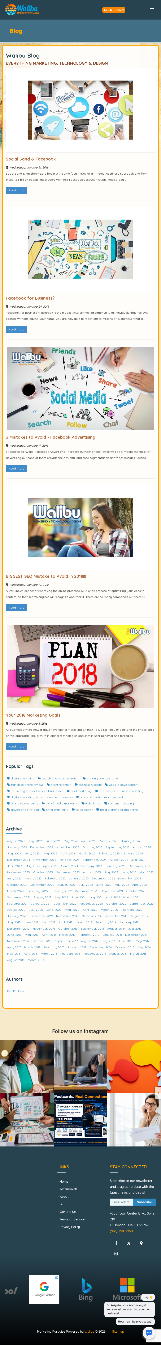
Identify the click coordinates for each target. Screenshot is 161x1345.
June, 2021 (78, 897)
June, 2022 (103, 884)
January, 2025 (133, 853)
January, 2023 (79, 878)
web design (92, 803)
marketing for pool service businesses (36, 791)
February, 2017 (54, 947)
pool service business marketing (120, 791)
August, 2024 (119, 859)
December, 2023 (140, 866)
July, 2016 (144, 947)
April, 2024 (50, 866)
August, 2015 (118, 953)
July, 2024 (138, 859)
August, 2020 (16, 909)
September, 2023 (68, 872)
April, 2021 (113, 897)
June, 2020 (54, 909)
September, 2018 (92, 928)
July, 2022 (86, 884)
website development (123, 784)
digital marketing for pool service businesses (41, 797)
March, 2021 (131, 897)
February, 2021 (17, 903)
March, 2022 (15, 891)
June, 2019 (31, 922)
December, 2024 (18, 859)
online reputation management (101, 797)
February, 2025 (109, 853)
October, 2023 (43, 872)
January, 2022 (62, 891)
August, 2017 (89, 941)
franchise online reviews (27, 784)
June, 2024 (14, 866)
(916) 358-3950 (121, 1231)
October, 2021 (135, 891)
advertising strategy (24, 809)
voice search (84, 809)
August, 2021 (42, 897)
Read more (16, 190)
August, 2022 (66, 884)
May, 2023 (147, 872)
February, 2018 (89, 934)
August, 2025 (142, 847)
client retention (60, 784)
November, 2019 (67, 916)
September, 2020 (142, 903)
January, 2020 (17, 916)
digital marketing (22, 778)
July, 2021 (61, 897)
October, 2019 (91, 916)
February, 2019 (106, 922)
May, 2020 (72, 909)
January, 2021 (40, 903)
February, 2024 (91, 866)
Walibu (89, 1331)
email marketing (56, 809)
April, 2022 (139, 884)
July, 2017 (108, 941)
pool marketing (81, 791)
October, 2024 (69, 859)
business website (90, 784)
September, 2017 (66, 941)
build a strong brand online (118, 809)
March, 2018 (67, 934)
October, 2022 (17, 884)
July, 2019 (14, 922)
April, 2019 (66, 922)
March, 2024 (69, 866)
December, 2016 (101, 947)
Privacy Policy (70, 1227)
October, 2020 (116, 903)
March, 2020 (109, 909)
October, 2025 (93, 847)
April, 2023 (14, 878)
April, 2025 (68, 853)
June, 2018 (14, 934)
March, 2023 (33, 878)
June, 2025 (32, 853)
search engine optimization (60, 778)
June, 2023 (128, 872)
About (64, 1197)
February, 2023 (55, 878)
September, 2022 (42, 884)
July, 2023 (111, 872)
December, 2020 (65, 903)
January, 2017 (76, 947)
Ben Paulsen (15, 991)
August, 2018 (116, 928)
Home (64, 1181)
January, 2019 (129, 922)
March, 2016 (49, 953)
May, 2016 (14, 953)
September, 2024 (94, 859)
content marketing (120, 803)
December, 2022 (103, 878)
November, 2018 (44, 928)
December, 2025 (41, 847)
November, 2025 (67, 847)
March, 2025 (86, 853)
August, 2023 (92, 872)
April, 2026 (88, 841)
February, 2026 (129, 841)
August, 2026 (16, 841)
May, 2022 (122, 884)
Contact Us (68, 1212)
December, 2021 (86, 891)
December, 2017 (136, 934)
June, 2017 (125, 941)
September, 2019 (115, 916)
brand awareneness (24, 803)
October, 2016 (124, 947)
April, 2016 (31, 953)
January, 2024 (116, 866)
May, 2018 (32, 934)
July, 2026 (35, 841)
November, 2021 (112, 891)
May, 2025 (50, 853)
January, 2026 (17, 847)
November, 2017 (18, 941)
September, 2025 (118, 847)
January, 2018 (112, 934)
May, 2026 (71, 841)
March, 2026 (107, 841)
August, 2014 (16, 960)
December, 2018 (18, 928)
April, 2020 (90, 909)
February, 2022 (37, 891)
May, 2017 (142, 941)
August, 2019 (139, 916)
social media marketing (61, 803)
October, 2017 (42, 941)
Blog (63, 1204)
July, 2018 (135, 928)
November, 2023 (18, 872)
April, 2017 (14, 947)
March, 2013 (36, 960)
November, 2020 (91, 903)
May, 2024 (33, 866)
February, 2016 (70, 953)
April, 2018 (49, 934)
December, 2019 (42, 916)
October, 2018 (68, 928)
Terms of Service (72, 1219)
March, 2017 (32, 947)
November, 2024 (44, 859)
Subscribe (144, 1202)
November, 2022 (129, 878)
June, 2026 (52, 841)
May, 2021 (96, 897)
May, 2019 (48, 922)
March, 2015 (138, 953)
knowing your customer (102, 778)
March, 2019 (84, 922)
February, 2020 (132, 909)
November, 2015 (95, 953)
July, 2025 (14, 853)
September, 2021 (18, 897)
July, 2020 (36, 909)
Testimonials (68, 1189)
